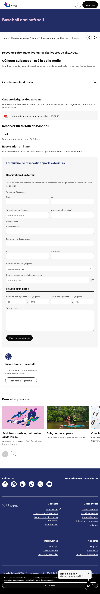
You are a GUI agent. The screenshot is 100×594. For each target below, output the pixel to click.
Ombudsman (51, 524)
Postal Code (56, 251)
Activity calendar (89, 513)
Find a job (53, 546)
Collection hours (90, 509)
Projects (94, 546)
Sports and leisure (20, 37)
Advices (94, 524)
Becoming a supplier (48, 554)
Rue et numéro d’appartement (18, 238)
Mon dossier (52, 509)
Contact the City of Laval (45, 513)
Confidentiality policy (57, 572)
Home (6, 37)
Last (52, 196)
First (8, 196)
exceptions (49, 580)
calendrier (75, 151)
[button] (90, 4)
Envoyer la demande (19, 337)
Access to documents (87, 554)
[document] (50, 238)
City (8, 251)
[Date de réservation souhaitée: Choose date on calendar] (92, 280)
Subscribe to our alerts (87, 520)
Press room (92, 550)
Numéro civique (12, 226)
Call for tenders (50, 550)
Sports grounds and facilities (55, 37)
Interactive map (90, 516)
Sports (35, 37)
